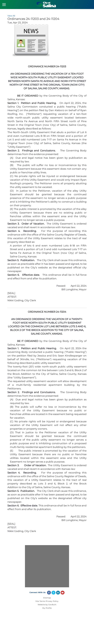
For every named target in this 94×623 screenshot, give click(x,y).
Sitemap (47, 598)
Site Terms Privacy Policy (47, 601)
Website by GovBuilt (47, 605)
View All (11, 16)
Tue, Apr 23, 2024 (17, 22)
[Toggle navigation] (4, 5)
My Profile (47, 608)
